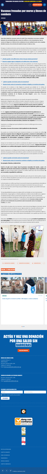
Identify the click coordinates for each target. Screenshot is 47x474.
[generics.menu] (44, 4)
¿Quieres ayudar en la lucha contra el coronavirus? (16, 81)
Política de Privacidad (6, 449)
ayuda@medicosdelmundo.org (11, 381)
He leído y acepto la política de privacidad (11, 394)
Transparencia (4, 458)
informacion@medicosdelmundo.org (12, 367)
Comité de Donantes (5, 452)
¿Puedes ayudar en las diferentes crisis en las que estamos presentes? (20, 59)
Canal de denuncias (5, 455)
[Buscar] (30, 4)
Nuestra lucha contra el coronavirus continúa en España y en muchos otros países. (24, 84)
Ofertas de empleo (5, 461)
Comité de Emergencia (6, 463)
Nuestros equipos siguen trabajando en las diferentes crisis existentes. (20, 61)
